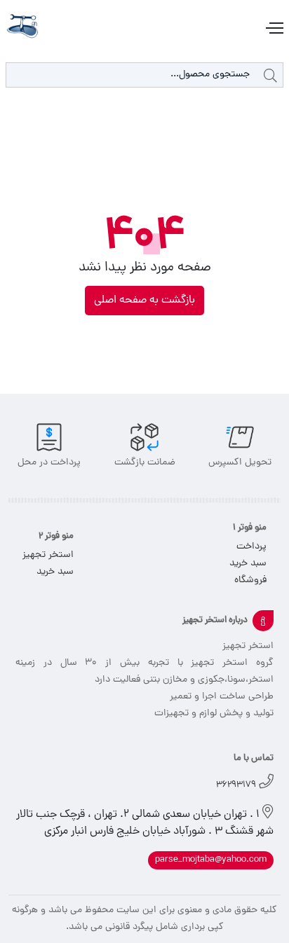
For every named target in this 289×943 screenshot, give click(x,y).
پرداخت (251, 546)
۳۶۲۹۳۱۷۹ (236, 785)
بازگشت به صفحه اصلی (144, 300)
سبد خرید (248, 563)
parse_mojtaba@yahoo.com (211, 860)
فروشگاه (250, 580)
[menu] (272, 28)
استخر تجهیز (48, 555)
